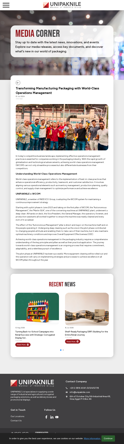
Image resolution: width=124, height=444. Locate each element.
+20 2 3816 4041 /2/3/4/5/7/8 (84, 388)
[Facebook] (46, 417)
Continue (108, 438)
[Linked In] (51, 417)
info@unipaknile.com (80, 392)
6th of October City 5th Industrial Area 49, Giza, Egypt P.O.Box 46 (90, 397)
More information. (92, 438)
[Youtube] (56, 417)
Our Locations (17, 416)
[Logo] (62, 5)
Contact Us (16, 420)
